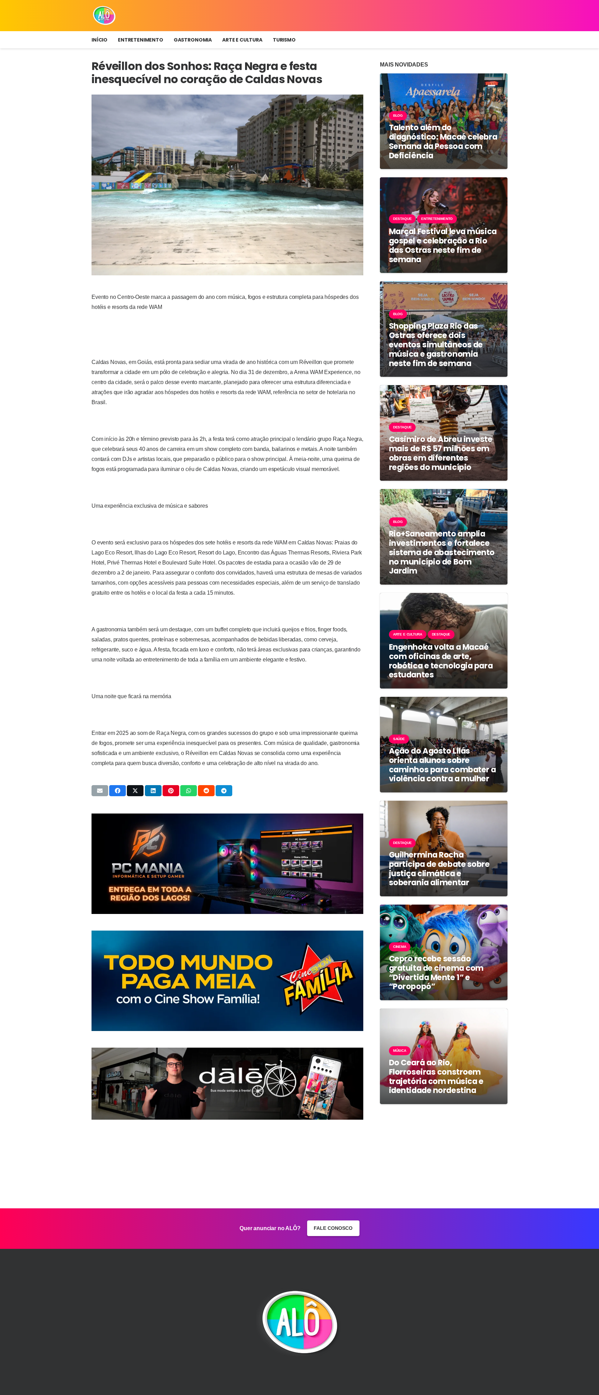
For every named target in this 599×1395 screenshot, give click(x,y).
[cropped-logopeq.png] (104, 15)
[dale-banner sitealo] (227, 1084)
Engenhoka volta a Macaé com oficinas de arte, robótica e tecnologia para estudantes (441, 661)
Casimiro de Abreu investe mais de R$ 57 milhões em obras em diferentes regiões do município (441, 453)
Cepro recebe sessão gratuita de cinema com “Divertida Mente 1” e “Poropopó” (436, 972)
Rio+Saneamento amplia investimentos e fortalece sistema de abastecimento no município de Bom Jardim (442, 552)
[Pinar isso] (171, 790)
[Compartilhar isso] (117, 790)
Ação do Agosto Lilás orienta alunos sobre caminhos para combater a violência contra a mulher (442, 764)
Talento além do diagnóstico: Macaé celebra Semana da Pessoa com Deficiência (443, 141)
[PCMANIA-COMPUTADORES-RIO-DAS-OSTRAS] (227, 864)
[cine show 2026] (227, 981)
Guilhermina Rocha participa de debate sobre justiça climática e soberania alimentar (439, 868)
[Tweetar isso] (135, 790)
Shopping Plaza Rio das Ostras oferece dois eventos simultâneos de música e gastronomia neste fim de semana (436, 344)
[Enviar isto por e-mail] (100, 790)
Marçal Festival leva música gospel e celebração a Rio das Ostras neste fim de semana (443, 245)
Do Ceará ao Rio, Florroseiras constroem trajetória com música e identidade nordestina (436, 1076)
